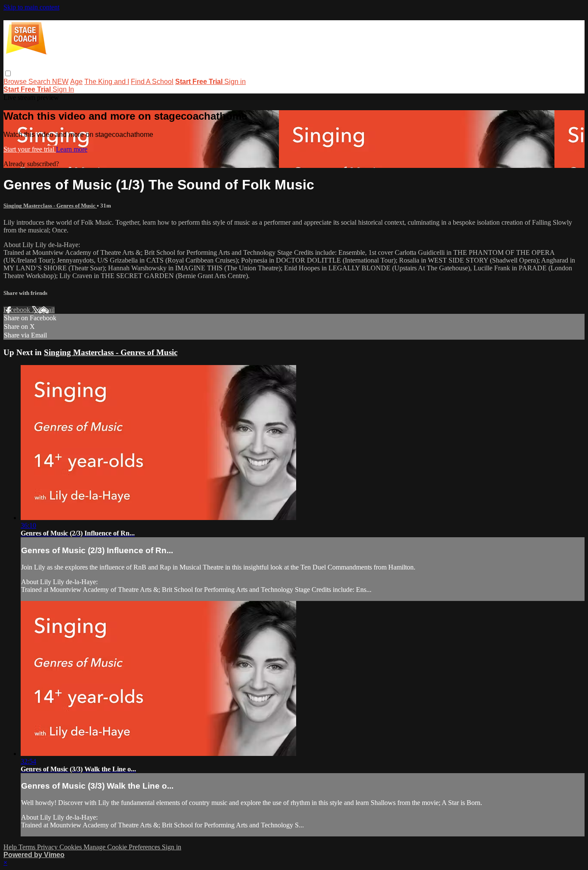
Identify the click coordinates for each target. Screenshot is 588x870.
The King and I (106, 81)
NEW (60, 81)
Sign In (63, 89)
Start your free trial (29, 149)
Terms (28, 847)
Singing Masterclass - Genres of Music (50, 205)
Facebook (17, 309)
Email (47, 309)
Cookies (71, 847)
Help (11, 847)
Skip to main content (31, 7)
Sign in (235, 81)
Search (40, 81)
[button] (8, 73)
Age (76, 81)
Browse (15, 81)
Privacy (48, 847)
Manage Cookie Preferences (123, 847)
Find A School (152, 81)
